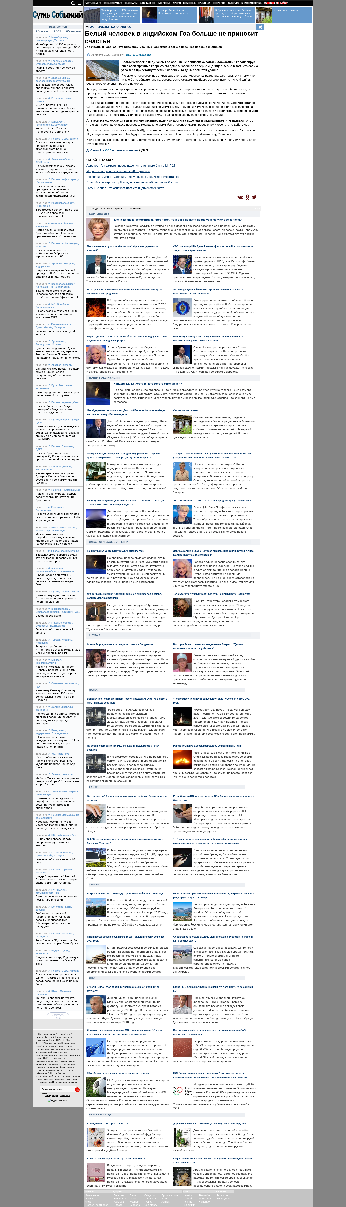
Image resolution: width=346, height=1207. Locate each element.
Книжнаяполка (60, 609)
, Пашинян (67, 446)
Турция (55, 640)
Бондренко (57, 730)
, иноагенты (70, 683)
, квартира (67, 707)
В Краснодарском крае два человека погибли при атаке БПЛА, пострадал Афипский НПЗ (57, 294)
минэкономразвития (63, 527)
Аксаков (56, 365)
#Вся (57, 31)
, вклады (67, 365)
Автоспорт (205, 1198)
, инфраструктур (70, 179)
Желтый (134, 1201)
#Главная (42, 31)
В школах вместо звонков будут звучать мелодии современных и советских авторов (57, 558)
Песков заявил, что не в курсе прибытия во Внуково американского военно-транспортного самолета (55, 147)
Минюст (56, 660)
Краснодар (57, 507)
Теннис (188, 1201)
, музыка (74, 551)
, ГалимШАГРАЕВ (69, 612)
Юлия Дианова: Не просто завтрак (107, 1123)
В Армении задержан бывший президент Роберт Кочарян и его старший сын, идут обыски (57, 273)
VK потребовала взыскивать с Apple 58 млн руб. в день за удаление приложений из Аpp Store (55, 762)
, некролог (66, 933)
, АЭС (62, 890)
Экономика (120, 1198)
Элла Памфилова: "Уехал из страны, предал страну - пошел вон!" (212, 500)
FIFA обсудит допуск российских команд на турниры (118, 1073)
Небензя (56, 815)
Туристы (102, 26)
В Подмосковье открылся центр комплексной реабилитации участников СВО (57, 314)
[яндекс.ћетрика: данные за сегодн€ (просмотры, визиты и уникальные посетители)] (57, 1100)
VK (53, 754)
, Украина (58, 40)
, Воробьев (62, 304)
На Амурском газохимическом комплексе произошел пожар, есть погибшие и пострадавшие (57, 169)
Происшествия (169, 1195)
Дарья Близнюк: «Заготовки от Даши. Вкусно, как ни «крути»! (209, 1123)
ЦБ (53, 835)
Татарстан (223, 1195)
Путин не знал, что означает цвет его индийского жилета (125, 188)
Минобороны (59, 37)
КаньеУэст (57, 121)
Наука (93, 689)
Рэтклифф (57, 98)
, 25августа (58, 64)
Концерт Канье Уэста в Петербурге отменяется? (52, 130)
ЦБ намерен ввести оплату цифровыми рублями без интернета (53, 842)
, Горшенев (66, 869)
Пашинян (56, 490)
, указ (39, 422)
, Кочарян (67, 223)
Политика (119, 1195)
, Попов (66, 466)
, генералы (66, 774)
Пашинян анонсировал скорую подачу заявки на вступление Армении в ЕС (56, 497)
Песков (55, 139)
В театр (118, 1205)
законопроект (59, 791)
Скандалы (131, 3)
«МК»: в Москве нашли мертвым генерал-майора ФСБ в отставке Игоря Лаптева (57, 781)
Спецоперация (112, 3)
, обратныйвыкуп (54, 530)
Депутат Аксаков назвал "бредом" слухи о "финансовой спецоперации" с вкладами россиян (58, 373)
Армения (56, 223)
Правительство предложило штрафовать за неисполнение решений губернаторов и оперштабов (56, 803)
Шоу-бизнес (147, 3)
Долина (55, 707)
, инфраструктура (69, 419)
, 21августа (58, 626)
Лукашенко (57, 341)
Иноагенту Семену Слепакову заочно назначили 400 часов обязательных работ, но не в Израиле (56, 695)
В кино (133, 1195)
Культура (233, 3)
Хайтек (94, 787)
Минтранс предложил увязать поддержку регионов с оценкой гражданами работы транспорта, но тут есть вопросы (57, 1002)
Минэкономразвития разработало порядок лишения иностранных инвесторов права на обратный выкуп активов (57, 539)
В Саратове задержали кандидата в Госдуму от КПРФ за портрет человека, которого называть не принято (57, 741)
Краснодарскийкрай (63, 284)
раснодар (57, 568)
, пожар (46, 162)
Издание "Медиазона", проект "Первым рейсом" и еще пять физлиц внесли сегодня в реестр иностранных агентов (57, 671)
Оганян (55, 869)
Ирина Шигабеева (138, 54)
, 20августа (58, 855)
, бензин (75, 591)
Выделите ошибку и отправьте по (116, 208)
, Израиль (66, 640)
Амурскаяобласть (62, 159)
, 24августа (58, 327)
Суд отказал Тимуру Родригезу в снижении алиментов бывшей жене (57, 960)
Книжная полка (251, 3)
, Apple (59, 754)
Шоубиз (94, 635)
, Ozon (75, 402)
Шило (54, 991)
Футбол (188, 1195)
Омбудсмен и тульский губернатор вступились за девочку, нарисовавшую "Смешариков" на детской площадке (53, 920)
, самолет (74, 139)
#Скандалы (73, 31)
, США (64, 139)
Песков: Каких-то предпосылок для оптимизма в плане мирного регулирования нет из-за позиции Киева (58, 979)
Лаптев (55, 774)
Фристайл (204, 1201)
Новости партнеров (96, 1205)
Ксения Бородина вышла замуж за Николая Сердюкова (120, 644)
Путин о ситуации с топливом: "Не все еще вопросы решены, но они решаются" (56, 598)
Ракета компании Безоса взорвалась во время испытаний (207, 745)
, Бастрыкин (65, 385)
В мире (89, 1198)
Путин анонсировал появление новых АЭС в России (56, 898)
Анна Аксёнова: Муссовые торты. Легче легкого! (116, 1158)
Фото (88, 1201)
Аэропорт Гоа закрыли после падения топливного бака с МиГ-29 (130, 165)
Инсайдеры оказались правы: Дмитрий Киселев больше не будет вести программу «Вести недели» (56, 478)
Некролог (219, 3)
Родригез (56, 950)
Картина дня (93, 3)
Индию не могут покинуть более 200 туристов (118, 171)
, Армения (69, 490)
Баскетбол (205, 1195)
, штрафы (73, 791)
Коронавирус (121, 26)
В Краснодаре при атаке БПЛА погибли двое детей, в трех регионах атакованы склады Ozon (56, 579)
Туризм (94, 884)
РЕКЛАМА (65, 1095)
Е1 (137, 110)
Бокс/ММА (189, 1205)
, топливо (64, 591)
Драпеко (56, 78)
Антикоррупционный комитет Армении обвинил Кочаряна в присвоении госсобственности (56, 233)
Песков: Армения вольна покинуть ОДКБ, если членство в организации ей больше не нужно (58, 456)
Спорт (93, 978)
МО (53, 304)
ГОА (91, 26)
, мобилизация (69, 243)
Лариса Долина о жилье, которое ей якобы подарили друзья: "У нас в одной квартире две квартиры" (58, 718)
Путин (55, 419)
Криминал (204, 3)
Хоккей (188, 1198)
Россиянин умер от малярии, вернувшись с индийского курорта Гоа (132, 176)
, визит (69, 98)
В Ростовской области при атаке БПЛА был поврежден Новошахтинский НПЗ (57, 213)
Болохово (57, 907)
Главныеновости (61, 61)
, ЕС (77, 490)
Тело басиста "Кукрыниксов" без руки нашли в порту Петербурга (57, 942)
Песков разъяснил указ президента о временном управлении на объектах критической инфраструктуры (55, 190)
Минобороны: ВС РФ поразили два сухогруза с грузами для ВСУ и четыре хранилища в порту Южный (58, 49)
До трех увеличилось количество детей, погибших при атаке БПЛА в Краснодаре (58, 517)
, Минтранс (65, 991)
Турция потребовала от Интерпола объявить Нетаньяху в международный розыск (58, 649)
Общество (150, 1195)
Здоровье (164, 3)
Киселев (56, 466)
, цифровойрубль (66, 835)
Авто (164, 1198)
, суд (66, 754)
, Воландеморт (59, 733)
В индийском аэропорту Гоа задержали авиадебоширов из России (132, 182)
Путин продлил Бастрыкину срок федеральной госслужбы (57, 393)
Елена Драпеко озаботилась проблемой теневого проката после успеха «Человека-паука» (57, 88)
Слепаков (57, 683)
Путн (54, 385)
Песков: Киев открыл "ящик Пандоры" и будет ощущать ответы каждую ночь (54, 409)
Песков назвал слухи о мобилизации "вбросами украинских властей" (52, 253)
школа (55, 551)
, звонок (64, 551)
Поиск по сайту (277, 3)
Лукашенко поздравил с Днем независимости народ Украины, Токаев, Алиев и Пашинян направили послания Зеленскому (58, 352)
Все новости (92, 1195)
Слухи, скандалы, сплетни (108, 542)
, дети (67, 907)
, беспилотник (44, 182)
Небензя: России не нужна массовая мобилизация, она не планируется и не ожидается (57, 825)
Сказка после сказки (49, 615)
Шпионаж (189, 3)
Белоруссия (223, 1198)
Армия (177, 3)
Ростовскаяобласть (63, 203)
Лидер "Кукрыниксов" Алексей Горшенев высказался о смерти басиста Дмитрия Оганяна (57, 879)
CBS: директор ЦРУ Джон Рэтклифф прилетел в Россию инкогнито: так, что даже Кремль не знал (57, 109)
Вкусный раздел (101, 1114)
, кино (65, 78)
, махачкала (67, 571)
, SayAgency (60, 125)
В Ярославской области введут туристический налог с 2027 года (125, 893)
